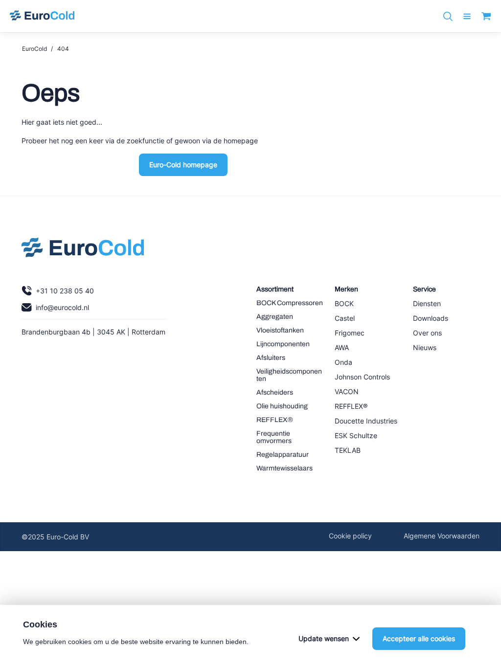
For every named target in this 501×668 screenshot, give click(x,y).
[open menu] (467, 16)
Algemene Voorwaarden (441, 536)
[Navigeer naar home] (42, 16)
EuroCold (34, 48)
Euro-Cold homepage (183, 164)
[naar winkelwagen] (486, 16)
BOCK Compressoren (289, 303)
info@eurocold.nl (62, 307)
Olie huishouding (282, 406)
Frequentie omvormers (274, 437)
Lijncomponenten (283, 344)
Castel (345, 318)
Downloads (430, 318)
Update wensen (323, 638)
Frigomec (349, 333)
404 (63, 48)
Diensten (427, 303)
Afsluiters (270, 357)
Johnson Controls (362, 377)
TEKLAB (348, 450)
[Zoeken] (448, 16)
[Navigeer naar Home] (83, 250)
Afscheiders (274, 392)
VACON (347, 391)
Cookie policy (350, 536)
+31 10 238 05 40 (65, 291)
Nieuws (424, 347)
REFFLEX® (274, 419)
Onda (343, 362)
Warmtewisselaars (284, 468)
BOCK (344, 303)
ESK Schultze (356, 435)
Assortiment (275, 289)
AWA (342, 347)
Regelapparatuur (282, 454)
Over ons (427, 333)
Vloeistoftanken (280, 330)
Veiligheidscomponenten (289, 375)
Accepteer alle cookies (419, 638)
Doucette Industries (366, 421)
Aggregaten (274, 316)
